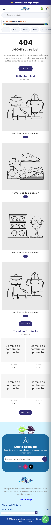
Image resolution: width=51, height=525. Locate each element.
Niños (25, 30)
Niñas (34, 30)
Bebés (15, 30)
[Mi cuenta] (42, 8)
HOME (25, 68)
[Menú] (3, 8)
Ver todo (25, 324)
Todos (6, 30)
